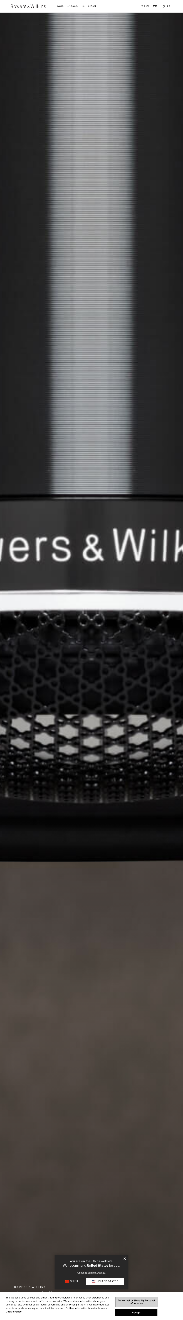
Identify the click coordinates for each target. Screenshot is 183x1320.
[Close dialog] (124, 1259)
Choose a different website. (91, 1272)
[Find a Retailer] (163, 6)
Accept (136, 1312)
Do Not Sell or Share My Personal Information (136, 1302)
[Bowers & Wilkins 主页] (34, 6)
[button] (60, 6)
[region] (91, 1306)
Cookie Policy (14, 1311)
